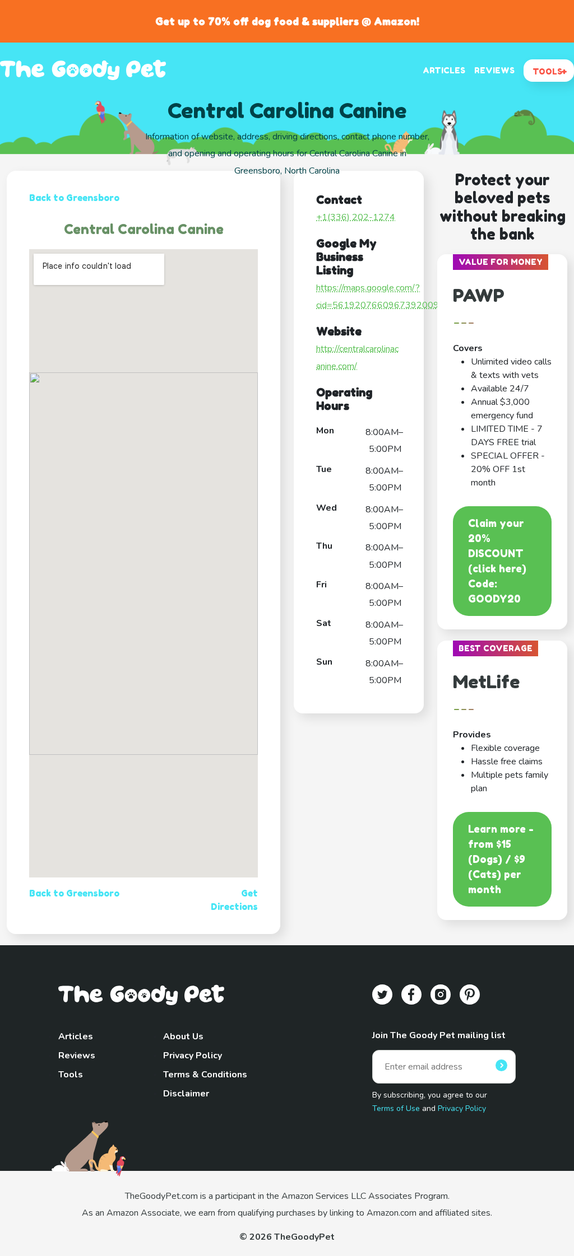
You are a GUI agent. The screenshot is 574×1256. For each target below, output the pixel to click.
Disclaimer (186, 1093)
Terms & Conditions (205, 1074)
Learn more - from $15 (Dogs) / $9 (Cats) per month (501, 859)
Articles (75, 1036)
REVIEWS (494, 70)
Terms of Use (396, 1108)
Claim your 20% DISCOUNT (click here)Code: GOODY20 (497, 561)
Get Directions (234, 900)
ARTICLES (444, 70)
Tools (70, 1074)
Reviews (76, 1055)
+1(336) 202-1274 (355, 217)
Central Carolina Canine (144, 229)
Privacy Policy (192, 1055)
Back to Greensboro (74, 197)
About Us (183, 1036)
